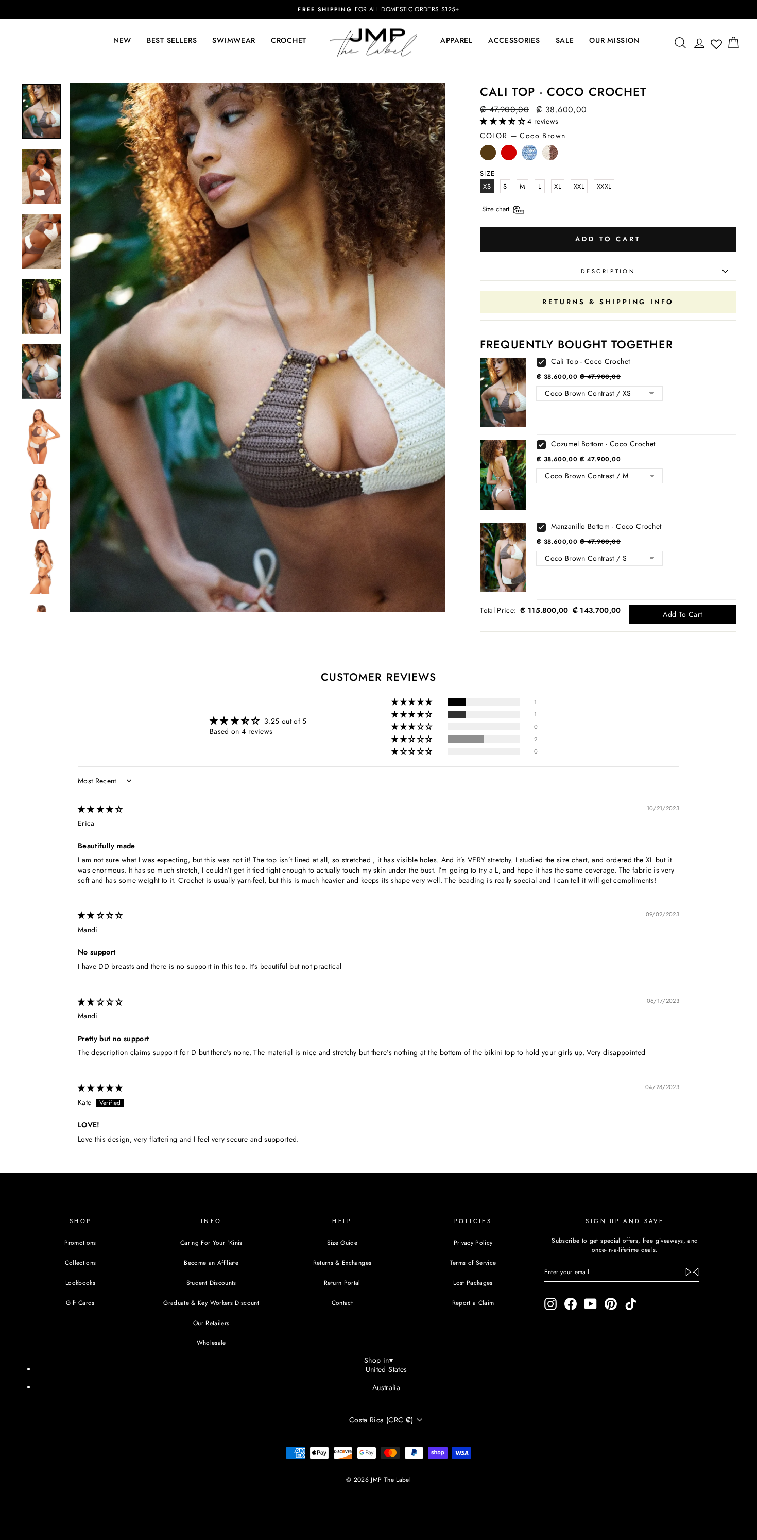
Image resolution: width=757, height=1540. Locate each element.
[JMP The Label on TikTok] (631, 1304)
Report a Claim (473, 1302)
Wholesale (211, 1342)
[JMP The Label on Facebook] (570, 1304)
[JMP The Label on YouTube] (590, 1304)
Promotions (80, 1242)
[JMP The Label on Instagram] (550, 1304)
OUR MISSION (614, 40)
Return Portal (342, 1282)
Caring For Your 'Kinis (211, 1242)
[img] (100, 809)
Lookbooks (80, 1282)
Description (608, 271)
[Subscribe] (692, 1272)
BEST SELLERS (172, 40)
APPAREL (456, 40)
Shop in (378, 1360)
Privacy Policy (473, 1242)
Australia (386, 1387)
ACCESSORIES (514, 40)
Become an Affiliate (211, 1262)
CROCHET (288, 40)
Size (496, 209)
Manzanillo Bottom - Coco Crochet (606, 526)
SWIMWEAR (233, 40)
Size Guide (342, 1242)
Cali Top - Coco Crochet (590, 361)
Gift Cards (80, 1302)
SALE (565, 40)
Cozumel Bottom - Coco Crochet (603, 444)
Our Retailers (211, 1322)
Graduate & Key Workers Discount (211, 1302)
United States (386, 1369)
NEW (122, 40)
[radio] (488, 155)
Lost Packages (473, 1282)
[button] (503, 121)
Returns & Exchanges (342, 1262)
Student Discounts (211, 1282)
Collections (80, 1262)
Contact (342, 1302)
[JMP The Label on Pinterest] (611, 1304)
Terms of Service (473, 1262)
